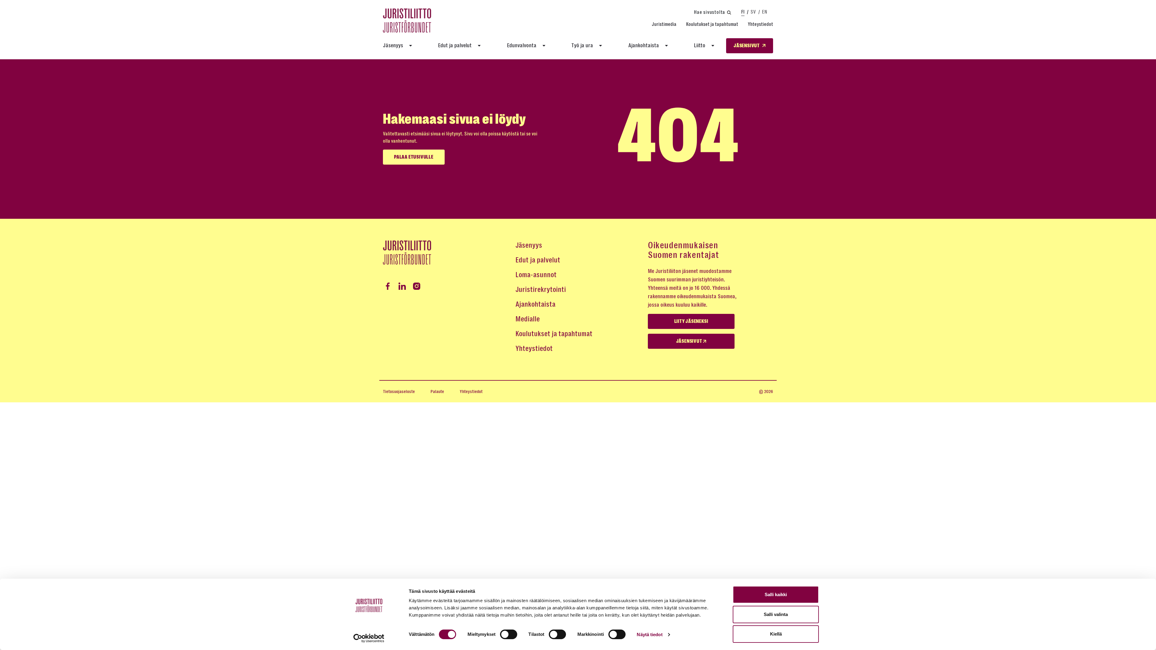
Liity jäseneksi (691, 321)
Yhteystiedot (760, 24)
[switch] (508, 634)
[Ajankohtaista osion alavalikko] (666, 45)
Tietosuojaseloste (399, 391)
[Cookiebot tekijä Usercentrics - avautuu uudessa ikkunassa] (369, 638)
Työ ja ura (582, 45)
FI (742, 12)
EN (764, 12)
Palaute (437, 391)
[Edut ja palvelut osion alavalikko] (479, 45)
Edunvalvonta (521, 45)
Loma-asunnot (536, 275)
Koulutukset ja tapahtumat (712, 24)
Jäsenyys (393, 45)
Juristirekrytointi (540, 289)
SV (753, 12)
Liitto (699, 45)
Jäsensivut (689, 341)
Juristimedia (664, 24)
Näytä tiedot (649, 634)
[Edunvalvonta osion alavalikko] (544, 45)
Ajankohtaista (643, 45)
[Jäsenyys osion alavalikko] (410, 45)
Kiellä (776, 633)
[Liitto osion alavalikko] (712, 45)
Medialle (527, 319)
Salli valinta (776, 614)
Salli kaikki (776, 594)
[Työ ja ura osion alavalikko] (600, 45)
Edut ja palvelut (455, 45)
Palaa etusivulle (414, 157)
